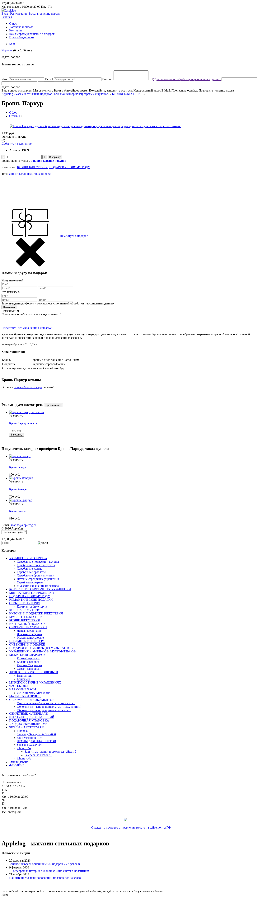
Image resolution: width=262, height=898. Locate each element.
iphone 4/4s (24, 758)
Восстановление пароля (44, 13)
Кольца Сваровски (29, 661)
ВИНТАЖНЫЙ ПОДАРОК (27, 623)
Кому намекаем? (12, 280)
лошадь (28, 173)
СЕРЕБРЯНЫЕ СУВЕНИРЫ (28, 627)
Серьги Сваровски (29, 668)
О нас (13, 23)
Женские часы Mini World (33, 692)
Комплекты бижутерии (32, 606)
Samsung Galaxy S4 (29, 744)
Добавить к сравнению (17, 143)
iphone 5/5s (24, 748)
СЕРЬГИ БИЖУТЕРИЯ (24, 603)
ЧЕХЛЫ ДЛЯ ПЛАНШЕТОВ (36, 741)
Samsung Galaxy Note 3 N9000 (36, 734)
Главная (7, 17)
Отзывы (14, 116)
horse (47, 173)
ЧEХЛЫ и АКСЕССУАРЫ (26, 727)
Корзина (7, 50)
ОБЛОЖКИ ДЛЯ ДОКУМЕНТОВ (31, 699)
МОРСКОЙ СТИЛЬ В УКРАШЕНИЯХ (35, 682)
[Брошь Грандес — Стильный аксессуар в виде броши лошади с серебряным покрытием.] (20, 500)
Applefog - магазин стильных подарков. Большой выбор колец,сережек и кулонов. (55, 94)
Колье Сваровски (28, 658)
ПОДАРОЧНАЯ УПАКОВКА (29, 720)
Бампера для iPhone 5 (38, 755)
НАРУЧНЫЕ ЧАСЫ (22, 689)
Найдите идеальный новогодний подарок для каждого (45, 877)
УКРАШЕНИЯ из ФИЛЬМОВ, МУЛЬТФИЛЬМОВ (42, 651)
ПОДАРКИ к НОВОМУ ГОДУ (69, 167)
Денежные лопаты (29, 630)
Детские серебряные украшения (38, 579)
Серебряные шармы (30, 582)
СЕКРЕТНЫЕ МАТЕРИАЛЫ (28, 713)
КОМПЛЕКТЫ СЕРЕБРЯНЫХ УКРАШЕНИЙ (40, 589)
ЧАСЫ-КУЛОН (19, 686)
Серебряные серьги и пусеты (36, 565)
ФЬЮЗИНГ (16, 765)
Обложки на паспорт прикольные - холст (44, 710)
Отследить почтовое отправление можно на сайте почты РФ (131, 827)
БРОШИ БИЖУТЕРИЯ (127, 94)
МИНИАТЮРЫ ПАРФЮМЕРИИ (31, 592)
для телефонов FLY (29, 737)
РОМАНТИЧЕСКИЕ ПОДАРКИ (31, 599)
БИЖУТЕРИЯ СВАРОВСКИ (28, 654)
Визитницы (24, 675)
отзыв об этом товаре (28, 387)
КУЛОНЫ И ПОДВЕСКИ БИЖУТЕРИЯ (36, 613)
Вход (5, 13)
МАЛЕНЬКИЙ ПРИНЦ (25, 696)
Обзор (13, 112)
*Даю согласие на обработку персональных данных (187, 79)
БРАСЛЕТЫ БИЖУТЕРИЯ (27, 616)
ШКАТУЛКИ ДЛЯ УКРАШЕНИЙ (31, 717)
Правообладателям (21, 37)
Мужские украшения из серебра (38, 585)
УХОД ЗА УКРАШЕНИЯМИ (28, 724)
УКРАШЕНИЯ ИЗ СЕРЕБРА (28, 558)
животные (16, 173)
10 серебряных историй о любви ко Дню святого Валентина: (49, 870)
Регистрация (18, 13)
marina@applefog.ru (23, 525)
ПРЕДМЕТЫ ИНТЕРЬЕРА (27, 641)
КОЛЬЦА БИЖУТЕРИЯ (25, 610)
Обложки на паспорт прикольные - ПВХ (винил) (49, 706)
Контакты (15, 30)
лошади (39, 173)
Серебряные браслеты (31, 572)
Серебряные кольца (29, 568)
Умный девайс (18, 762)
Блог (12, 43)
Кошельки (23, 679)
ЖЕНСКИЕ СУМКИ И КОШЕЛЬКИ (33, 672)
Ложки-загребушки (29, 634)
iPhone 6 (22, 730)
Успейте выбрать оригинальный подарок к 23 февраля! (45, 864)
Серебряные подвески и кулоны (38, 561)
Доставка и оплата (21, 27)
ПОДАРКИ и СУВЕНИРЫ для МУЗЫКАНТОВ (41, 648)
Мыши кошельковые (30, 637)
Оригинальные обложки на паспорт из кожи (46, 703)
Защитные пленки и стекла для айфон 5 (51, 751)
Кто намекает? (11, 292)
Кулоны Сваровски (29, 665)
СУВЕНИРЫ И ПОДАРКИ (27, 644)
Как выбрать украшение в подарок (32, 33)
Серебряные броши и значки (35, 575)
